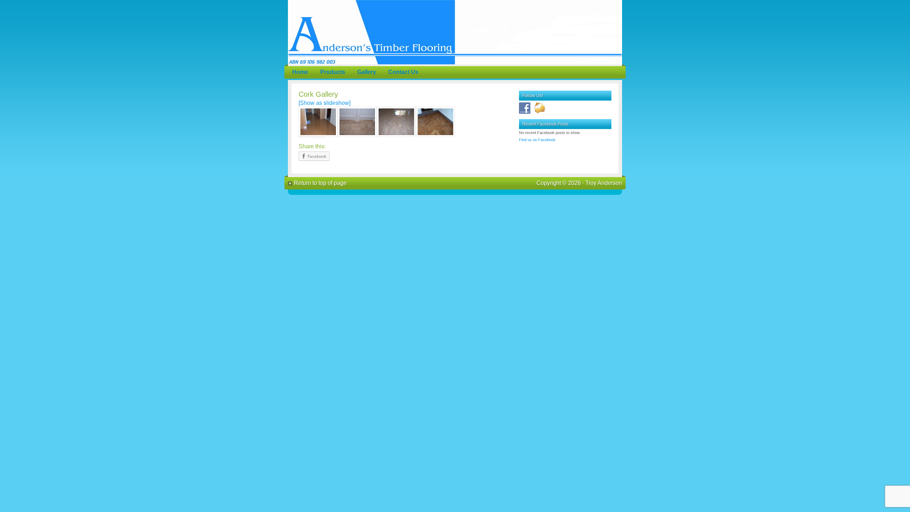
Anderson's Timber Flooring (455, 32)
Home (300, 72)
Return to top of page (320, 183)
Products (332, 72)
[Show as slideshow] (324, 103)
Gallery (366, 72)
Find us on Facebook (537, 140)
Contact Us (403, 72)
